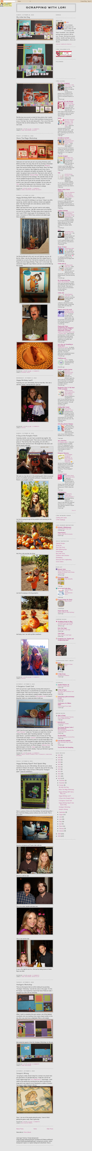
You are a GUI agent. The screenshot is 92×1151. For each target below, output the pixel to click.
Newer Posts (20, 1129)
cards (23, 189)
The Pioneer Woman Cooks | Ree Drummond (66, 728)
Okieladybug (59, 557)
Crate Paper (61, 633)
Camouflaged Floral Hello (64, 706)
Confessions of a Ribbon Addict (64, 703)
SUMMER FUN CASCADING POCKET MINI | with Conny (65, 623)
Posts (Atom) (27, 1132)
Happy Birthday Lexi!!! (24, 380)
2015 (59, 769)
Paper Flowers (30, 754)
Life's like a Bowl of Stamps (65, 424)
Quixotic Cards (62, 569)
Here (17, 184)
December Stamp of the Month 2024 (69, 476)
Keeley (59, 118)
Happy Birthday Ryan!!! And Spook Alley (31, 763)
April (60, 824)
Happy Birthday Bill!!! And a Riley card (30, 197)
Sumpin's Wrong (22, 1073)
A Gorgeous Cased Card (25, 686)
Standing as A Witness (63, 675)
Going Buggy (59, 551)
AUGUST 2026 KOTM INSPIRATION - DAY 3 (69, 592)
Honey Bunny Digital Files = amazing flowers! (69, 495)
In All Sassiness (62, 492)
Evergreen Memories (63, 453)
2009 (59, 834)
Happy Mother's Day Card (64, 529)
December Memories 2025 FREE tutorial (69, 372)
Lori (67, 22)
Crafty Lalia (61, 293)
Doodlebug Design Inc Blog (65, 621)
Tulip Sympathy (69, 579)
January (61, 831)
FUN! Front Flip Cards (63, 686)
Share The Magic (36, 189)
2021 (59, 755)
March (61, 826)
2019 (59, 760)
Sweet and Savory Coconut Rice (66, 737)
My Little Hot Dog (23, 17)
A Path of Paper (62, 690)
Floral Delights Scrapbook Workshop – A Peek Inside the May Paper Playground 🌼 (69, 458)
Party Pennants (21, 732)
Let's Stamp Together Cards (69, 409)
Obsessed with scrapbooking (63, 559)
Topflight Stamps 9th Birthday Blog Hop (69, 312)
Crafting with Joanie (61, 517)
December (62, 780)
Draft (66, 359)
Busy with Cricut (60, 553)
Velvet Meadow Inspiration (69, 294)
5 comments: (36, 129)
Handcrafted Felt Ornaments (65, 534)
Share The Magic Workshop (26, 138)
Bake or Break (61, 715)
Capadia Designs (60, 543)
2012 (59, 774)
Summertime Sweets (63, 723)
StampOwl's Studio (63, 577)
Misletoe (28, 189)
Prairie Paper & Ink (63, 611)
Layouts (34, 130)
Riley (28, 372)
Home (35, 1129)
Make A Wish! (68, 601)
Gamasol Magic (34, 175)
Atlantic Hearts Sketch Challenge (64, 190)
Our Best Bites (62, 735)
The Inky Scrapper (63, 156)
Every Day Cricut (60, 547)
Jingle (33, 747)
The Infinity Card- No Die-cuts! (69, 232)
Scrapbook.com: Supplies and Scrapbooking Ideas (66, 639)
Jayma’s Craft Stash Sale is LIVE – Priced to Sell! (66, 332)
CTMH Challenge (60, 520)
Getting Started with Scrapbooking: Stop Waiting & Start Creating (70, 392)
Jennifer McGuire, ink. (63, 684)
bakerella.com (61, 722)
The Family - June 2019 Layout (69, 85)
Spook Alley (35, 976)
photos (23, 427)
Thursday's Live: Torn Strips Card (69, 158)
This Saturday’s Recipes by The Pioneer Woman (65, 730)
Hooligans (28, 130)
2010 (59, 778)
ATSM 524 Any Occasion (68, 174)
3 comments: (36, 371)
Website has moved (63, 347)
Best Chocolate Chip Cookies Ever (65, 742)
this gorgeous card (41, 696)
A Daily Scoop (61, 674)
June (60, 819)
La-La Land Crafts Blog (64, 588)
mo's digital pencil (36, 1079)
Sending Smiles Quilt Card (69, 265)
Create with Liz (62, 263)
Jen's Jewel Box (62, 440)
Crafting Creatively (63, 210)
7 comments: (36, 188)
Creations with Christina (62, 555)
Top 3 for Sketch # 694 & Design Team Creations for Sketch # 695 (69, 194)
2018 (59, 762)
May (60, 821)
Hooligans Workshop (24, 984)
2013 (59, 771)
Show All (74, 510)
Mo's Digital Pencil (27, 1123)
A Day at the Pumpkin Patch (26, 436)
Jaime (59, 230)
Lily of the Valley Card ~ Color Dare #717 (69, 104)
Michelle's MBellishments (64, 527)
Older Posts (50, 1129)
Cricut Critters (60, 561)
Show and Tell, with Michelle (65, 101)
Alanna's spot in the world (65, 309)
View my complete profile (64, 44)
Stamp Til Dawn (62, 247)
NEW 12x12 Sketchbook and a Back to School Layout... (69, 141)
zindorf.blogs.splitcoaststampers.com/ (66, 697)
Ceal (59, 173)
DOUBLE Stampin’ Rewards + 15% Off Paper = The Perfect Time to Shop (69, 122)
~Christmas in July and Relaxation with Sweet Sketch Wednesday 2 (69, 214)
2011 (59, 776)
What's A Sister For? (69, 664)
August (61, 814)
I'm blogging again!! (63, 442)
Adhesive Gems (46, 745)
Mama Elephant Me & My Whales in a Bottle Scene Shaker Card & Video (66, 572)
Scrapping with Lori (46, 7)
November (62, 783)
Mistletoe (47, 165)
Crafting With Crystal (63, 407)
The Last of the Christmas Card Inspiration (66, 692)
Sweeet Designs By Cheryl (65, 599)
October (61, 785)
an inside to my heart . (64, 138)
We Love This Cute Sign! (64, 629)
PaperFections (62, 532)
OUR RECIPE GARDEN (64, 740)
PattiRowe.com (62, 358)
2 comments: (36, 677)
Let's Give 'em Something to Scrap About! (65, 345)
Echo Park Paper (62, 628)
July (60, 817)
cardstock (33, 737)
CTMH (22, 130)
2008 (59, 836)
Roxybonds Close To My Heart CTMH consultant (66, 388)
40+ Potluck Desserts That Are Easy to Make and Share (66, 717)
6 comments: (36, 753)
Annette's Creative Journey (65, 369)
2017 (59, 764)
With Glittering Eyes (61, 549)
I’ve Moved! (61, 699)
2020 (59, 757)
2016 (59, 767)
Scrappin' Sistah (62, 474)
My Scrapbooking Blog (64, 280)
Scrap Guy (59, 545)
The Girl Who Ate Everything (65, 747)
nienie (59, 663)
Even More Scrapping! (64, 83)
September (62, 812)
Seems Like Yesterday (63, 282)
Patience (23, 372)
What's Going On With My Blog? (66, 612)
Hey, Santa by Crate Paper (64, 635)
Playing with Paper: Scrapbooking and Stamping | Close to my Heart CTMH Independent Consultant (66, 328)
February (61, 828)
